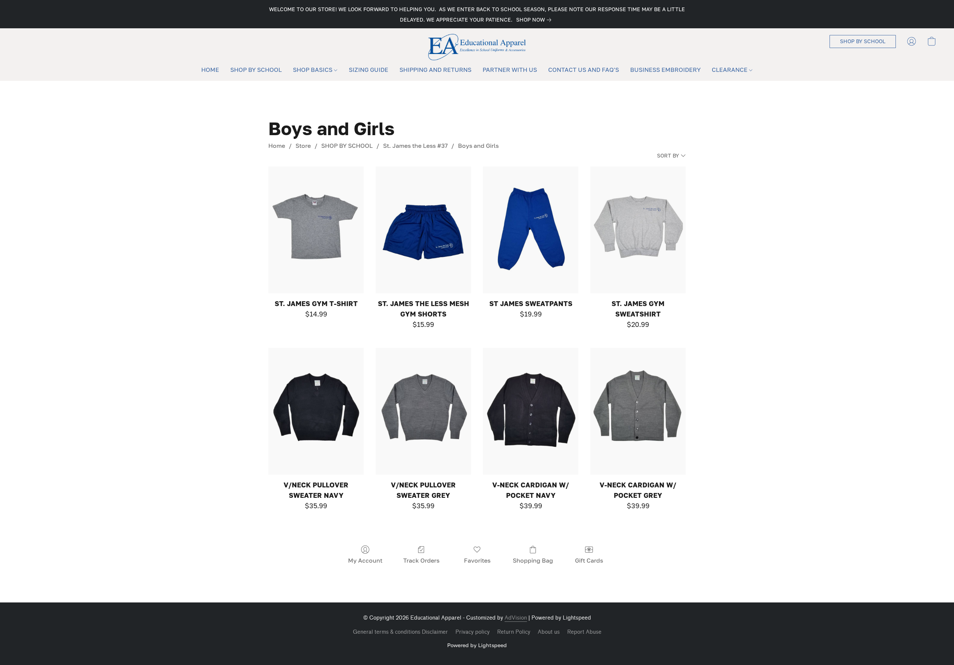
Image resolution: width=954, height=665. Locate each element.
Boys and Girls (478, 145)
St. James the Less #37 (415, 145)
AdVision (516, 618)
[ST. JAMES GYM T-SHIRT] (316, 229)
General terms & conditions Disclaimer (400, 632)
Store (303, 145)
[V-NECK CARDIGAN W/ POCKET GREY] (638, 411)
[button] (477, 47)
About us (549, 632)
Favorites (477, 560)
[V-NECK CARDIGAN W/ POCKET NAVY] (530, 411)
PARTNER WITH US (510, 69)
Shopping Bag (533, 560)
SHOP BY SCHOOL (256, 69)
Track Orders (421, 560)
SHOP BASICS (313, 69)
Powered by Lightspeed (477, 645)
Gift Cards (589, 560)
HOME (210, 69)
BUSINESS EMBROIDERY (665, 69)
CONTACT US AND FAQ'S (583, 69)
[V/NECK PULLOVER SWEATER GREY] (423, 411)
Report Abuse (584, 632)
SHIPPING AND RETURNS (435, 69)
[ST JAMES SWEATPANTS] (530, 229)
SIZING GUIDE (368, 69)
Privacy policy (472, 632)
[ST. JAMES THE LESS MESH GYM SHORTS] (423, 229)
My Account (365, 560)
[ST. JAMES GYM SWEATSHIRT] (638, 229)
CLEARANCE (730, 69)
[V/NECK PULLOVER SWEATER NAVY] (316, 411)
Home (276, 145)
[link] (535, 19)
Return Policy (513, 632)
